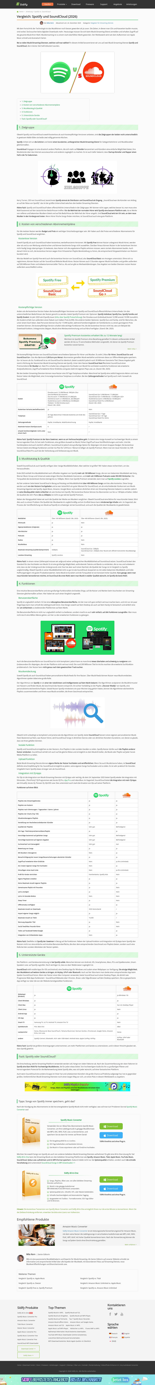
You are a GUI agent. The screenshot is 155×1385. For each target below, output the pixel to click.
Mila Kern (50, 23)
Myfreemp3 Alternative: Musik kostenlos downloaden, (67, 1332)
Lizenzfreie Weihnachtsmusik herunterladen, (64, 1338)
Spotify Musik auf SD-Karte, (58, 1319)
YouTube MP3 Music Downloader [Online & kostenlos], (67, 1335)
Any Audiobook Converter (129, 1365)
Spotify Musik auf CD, (72, 1313)
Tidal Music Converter (25, 1324)
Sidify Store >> (28, 1355)
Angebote (117, 4)
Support (103, 4)
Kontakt (85, 1365)
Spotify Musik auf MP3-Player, (80, 1316)
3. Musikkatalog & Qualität (32, 108)
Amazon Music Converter (26, 1320)
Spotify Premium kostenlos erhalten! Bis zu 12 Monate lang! (93, 335)
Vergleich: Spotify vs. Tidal (90, 1278)
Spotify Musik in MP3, (55, 1313)
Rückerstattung (94, 1365)
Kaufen (47, 4)
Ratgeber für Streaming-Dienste (102, 23)
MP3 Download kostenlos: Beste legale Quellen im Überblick (69, 1341)
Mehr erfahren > (131, 1245)
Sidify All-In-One (23, 1157)
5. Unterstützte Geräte (31, 115)
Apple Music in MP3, (73, 1325)
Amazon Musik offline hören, (58, 1322)
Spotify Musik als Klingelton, (58, 1316)
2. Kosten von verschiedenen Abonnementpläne (41, 105)
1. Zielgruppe (27, 101)
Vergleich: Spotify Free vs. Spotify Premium (35, 1288)
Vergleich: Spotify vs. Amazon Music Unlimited (98, 1288)
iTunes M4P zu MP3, (92, 1328)
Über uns (77, 1365)
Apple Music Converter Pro (26, 1332)
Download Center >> (28, 1349)
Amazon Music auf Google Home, (81, 1322)
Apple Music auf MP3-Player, (58, 1328)
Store (38, 1365)
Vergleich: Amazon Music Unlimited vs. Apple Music (100, 1283)
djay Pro (67, 780)
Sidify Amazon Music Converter (75, 1231)
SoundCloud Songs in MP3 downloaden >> (58, 1163)
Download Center (29, 1365)
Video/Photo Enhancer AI (110, 1365)
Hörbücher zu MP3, (77, 1328)
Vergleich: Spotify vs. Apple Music (32, 1278)
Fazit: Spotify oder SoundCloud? (34, 119)
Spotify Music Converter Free (27, 1336)
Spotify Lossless (114, 479)
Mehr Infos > (132, 349)
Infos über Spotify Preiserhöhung (68, 317)
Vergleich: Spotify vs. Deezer (30, 1283)
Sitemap (70, 1365)
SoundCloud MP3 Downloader (27, 1343)
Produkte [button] (61, 4)
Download (75, 4)
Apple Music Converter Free (27, 1339)
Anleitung (29, 12)
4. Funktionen (27, 112)
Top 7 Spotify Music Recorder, (79, 1319)
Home (21, 12)
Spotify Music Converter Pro (27, 1317)
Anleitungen (131, 4)
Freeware (90, 4)
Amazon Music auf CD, (56, 1325)
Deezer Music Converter (25, 1328)
